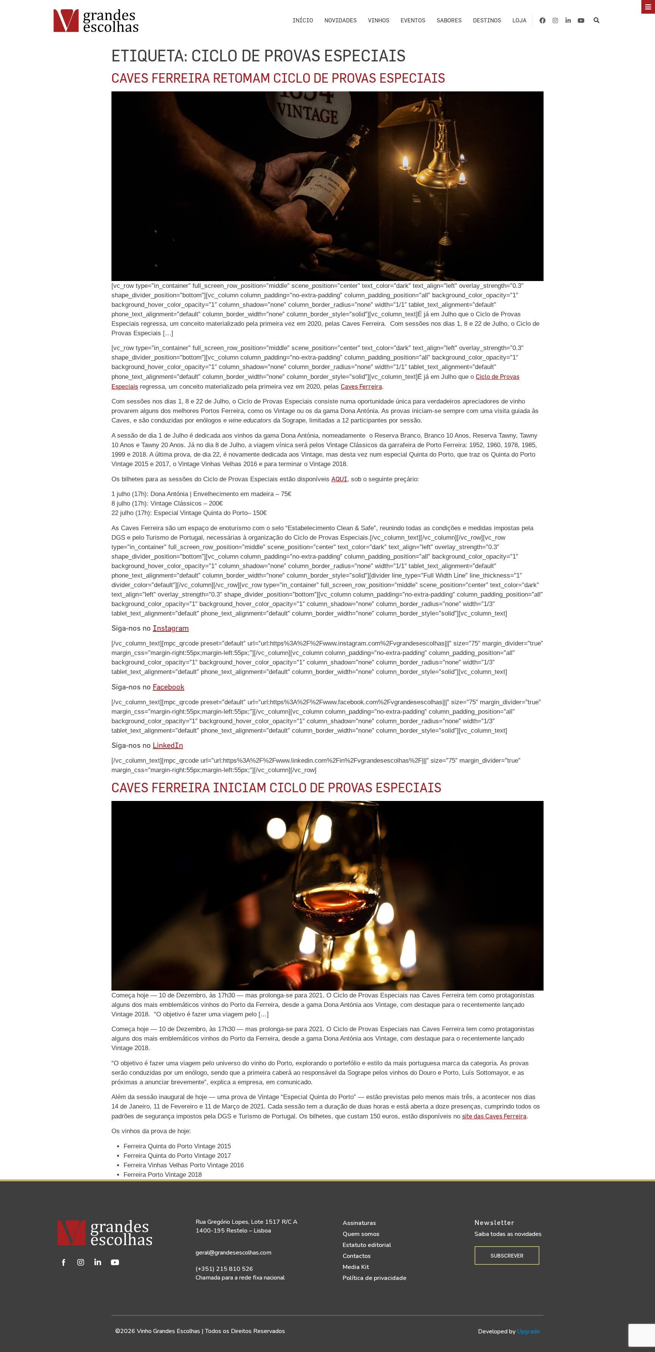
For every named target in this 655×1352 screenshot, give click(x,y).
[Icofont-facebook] (63, 1262)
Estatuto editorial (367, 1245)
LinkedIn (168, 745)
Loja (519, 20)
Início (303, 20)
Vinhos (378, 20)
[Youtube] (581, 20)
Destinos (487, 20)
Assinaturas (359, 1223)
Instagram (171, 627)
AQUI (339, 478)
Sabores (449, 20)
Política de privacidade (374, 1278)
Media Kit (356, 1267)
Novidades (340, 20)
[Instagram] (555, 20)
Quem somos (361, 1234)
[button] (597, 21)
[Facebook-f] (542, 20)
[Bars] (648, 7)
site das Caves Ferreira (494, 1116)
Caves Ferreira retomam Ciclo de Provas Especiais (278, 78)
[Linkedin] (97, 1262)
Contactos (357, 1256)
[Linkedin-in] (568, 20)
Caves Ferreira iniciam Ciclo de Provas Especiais (276, 787)
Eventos (413, 20)
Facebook (168, 686)
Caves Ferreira (361, 386)
